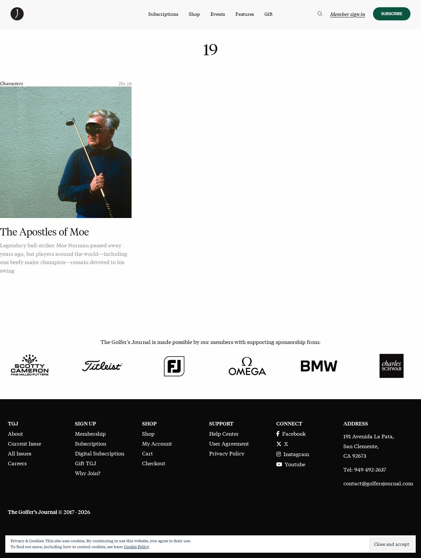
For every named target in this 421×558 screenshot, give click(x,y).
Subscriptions (163, 14)
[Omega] (246, 365)
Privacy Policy (226, 453)
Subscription (90, 443)
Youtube (293, 464)
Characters (11, 83)
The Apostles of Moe (44, 232)
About (15, 433)
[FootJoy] (174, 365)
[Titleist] (102, 365)
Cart (147, 453)
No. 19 (125, 83)
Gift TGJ (85, 463)
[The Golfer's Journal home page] (17, 18)
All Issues (19, 453)
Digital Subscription (99, 453)
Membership (90, 433)
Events (217, 14)
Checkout (153, 463)
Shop (194, 14)
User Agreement (229, 443)
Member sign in (347, 14)
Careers (17, 463)
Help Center (224, 433)
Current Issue (24, 443)
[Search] (319, 13)
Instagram (295, 453)
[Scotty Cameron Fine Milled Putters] (29, 365)
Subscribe (391, 13)
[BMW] (319, 365)
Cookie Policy (136, 546)
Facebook (293, 433)
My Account (157, 443)
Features (244, 14)
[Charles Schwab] (391, 365)
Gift (268, 14)
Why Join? (87, 472)
